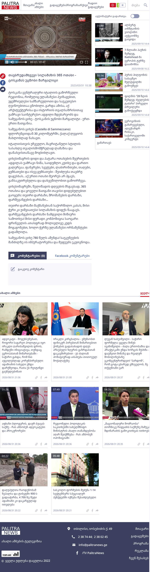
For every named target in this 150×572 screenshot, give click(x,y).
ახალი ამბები (39, 5)
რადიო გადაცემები (96, 5)
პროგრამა (72, 5)
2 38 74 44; (85, 537)
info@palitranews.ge (93, 545)
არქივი (83, 5)
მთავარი (29, 5)
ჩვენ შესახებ (139, 558)
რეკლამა (142, 551)
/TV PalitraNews (93, 553)
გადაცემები (58, 5)
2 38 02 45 (101, 537)
